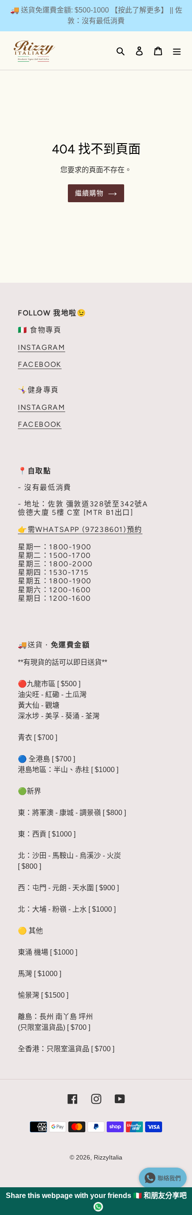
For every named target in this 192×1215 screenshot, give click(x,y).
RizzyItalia (108, 1157)
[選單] (176, 50)
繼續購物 (89, 193)
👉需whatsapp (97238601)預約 (80, 529)
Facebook (40, 364)
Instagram (41, 347)
